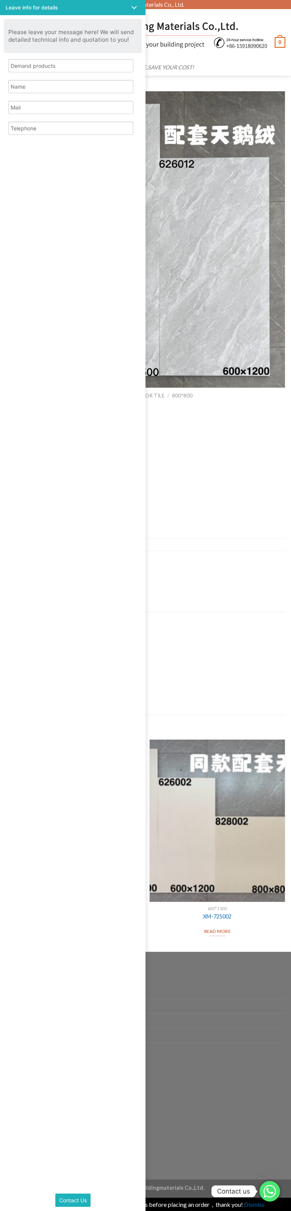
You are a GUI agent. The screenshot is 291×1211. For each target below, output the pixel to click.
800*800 (182, 396)
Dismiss (254, 1204)
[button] (73, 7)
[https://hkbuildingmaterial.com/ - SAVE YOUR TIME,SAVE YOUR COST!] (149, 35)
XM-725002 (217, 916)
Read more (217, 931)
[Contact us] (270, 1191)
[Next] (285, 844)
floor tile (150, 396)
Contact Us (73, 1200)
